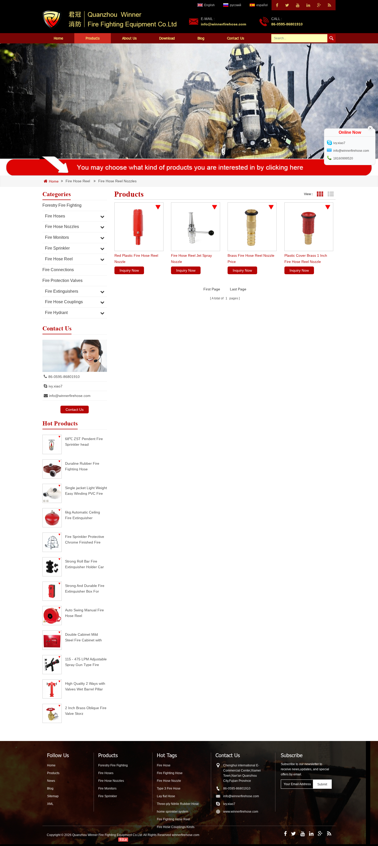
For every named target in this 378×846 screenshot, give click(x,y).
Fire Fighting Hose (170, 773)
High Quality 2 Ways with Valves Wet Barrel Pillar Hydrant (85, 686)
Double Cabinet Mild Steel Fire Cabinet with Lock (83, 637)
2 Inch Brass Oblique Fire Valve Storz (85, 710)
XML (50, 804)
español (262, 5)
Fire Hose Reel (78, 181)
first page (211, 289)
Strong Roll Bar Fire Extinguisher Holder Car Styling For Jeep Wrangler (84, 564)
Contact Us (235, 38)
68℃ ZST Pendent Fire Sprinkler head (84, 441)
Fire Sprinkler (57, 248)
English (209, 5)
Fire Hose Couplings (64, 302)
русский (235, 5)
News (51, 781)
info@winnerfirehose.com (223, 24)
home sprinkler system (172, 811)
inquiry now (129, 270)
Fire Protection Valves (62, 280)
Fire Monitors (57, 237)
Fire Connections (58, 270)
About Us (129, 38)
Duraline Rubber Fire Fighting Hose (82, 466)
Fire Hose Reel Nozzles (117, 181)
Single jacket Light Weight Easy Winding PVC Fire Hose (86, 490)
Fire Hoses (55, 216)
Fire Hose (163, 765)
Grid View (319, 194)
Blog (200, 38)
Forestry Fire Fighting (62, 205)
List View (330, 194)
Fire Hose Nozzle (169, 781)
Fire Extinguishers (61, 291)
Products (93, 38)
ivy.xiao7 (55, 386)
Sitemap (53, 796)
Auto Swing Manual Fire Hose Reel (84, 612)
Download (167, 38)
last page (238, 289)
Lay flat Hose (166, 796)
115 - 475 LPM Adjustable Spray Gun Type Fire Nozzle (86, 662)
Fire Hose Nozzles (62, 226)
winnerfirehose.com (185, 835)
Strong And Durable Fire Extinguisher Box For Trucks (84, 588)
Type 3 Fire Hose (169, 788)
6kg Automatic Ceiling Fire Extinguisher (82, 515)
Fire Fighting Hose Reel (173, 819)
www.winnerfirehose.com (240, 811)
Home (58, 38)
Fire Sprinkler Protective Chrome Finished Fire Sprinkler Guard (84, 539)
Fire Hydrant (56, 312)
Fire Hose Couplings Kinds (175, 827)
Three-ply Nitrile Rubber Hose (178, 804)
